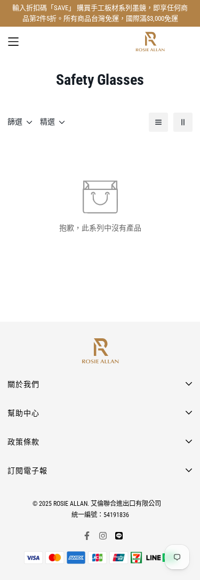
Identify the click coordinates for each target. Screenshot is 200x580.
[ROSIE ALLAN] (150, 42)
